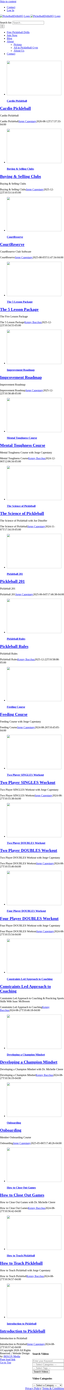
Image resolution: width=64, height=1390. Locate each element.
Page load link (7, 1359)
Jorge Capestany (27, 121)
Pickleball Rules (16, 638)
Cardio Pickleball (17, 100)
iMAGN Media (11, 1356)
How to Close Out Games (21, 1187)
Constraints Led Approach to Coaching (30, 979)
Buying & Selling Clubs (20, 168)
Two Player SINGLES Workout (25, 774)
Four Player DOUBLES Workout (26, 910)
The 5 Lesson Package (20, 301)
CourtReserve (15, 236)
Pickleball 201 (15, 573)
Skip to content (8, 1)
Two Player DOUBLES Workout (26, 843)
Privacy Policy (33, 1388)
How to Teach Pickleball (21, 1255)
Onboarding (14, 1122)
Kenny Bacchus (33, 322)
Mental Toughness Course (22, 437)
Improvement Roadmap (21, 369)
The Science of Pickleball (21, 506)
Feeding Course (16, 706)
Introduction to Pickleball (21, 1323)
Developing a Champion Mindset (26, 1054)
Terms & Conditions (53, 1388)
